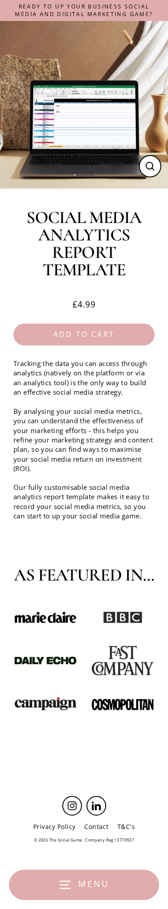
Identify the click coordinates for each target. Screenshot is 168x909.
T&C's (126, 826)
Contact (96, 826)
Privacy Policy (54, 826)
